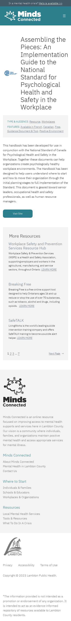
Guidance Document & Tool (22, 131)
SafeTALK (16, 320)
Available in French (31, 126)
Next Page (56, 353)
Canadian (48, 126)
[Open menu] (64, 16)
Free (57, 126)
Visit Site (18, 213)
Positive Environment (52, 131)
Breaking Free (20, 284)
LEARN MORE (49, 269)
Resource (34, 121)
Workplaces (48, 121)
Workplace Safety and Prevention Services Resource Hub (35, 246)
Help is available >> (50, 3)
